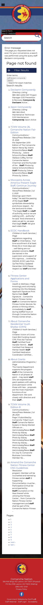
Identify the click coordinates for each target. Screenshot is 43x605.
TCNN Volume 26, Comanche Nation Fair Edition (23, 130)
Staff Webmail (10, 602)
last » (12, 545)
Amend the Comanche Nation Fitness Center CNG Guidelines (23, 465)
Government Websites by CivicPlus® (21, 599)
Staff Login (22, 602)
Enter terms (12, 75)
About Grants (17, 359)
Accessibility (32, 602)
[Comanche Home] (21, 14)
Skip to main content (9, 1)
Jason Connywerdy (20, 107)
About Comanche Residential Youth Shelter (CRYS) (20, 324)
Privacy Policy (21, 589)
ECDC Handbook (19, 230)
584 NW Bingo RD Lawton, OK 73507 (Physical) (21, 582)
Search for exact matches (20, 83)
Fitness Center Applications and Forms (19, 278)
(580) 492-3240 (21, 587)
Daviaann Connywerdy (23, 89)
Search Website (9, 33)
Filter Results (21, 70)
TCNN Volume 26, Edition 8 (20, 406)
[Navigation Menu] (3, 5)
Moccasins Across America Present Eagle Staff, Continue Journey (23, 183)
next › (13, 542)
